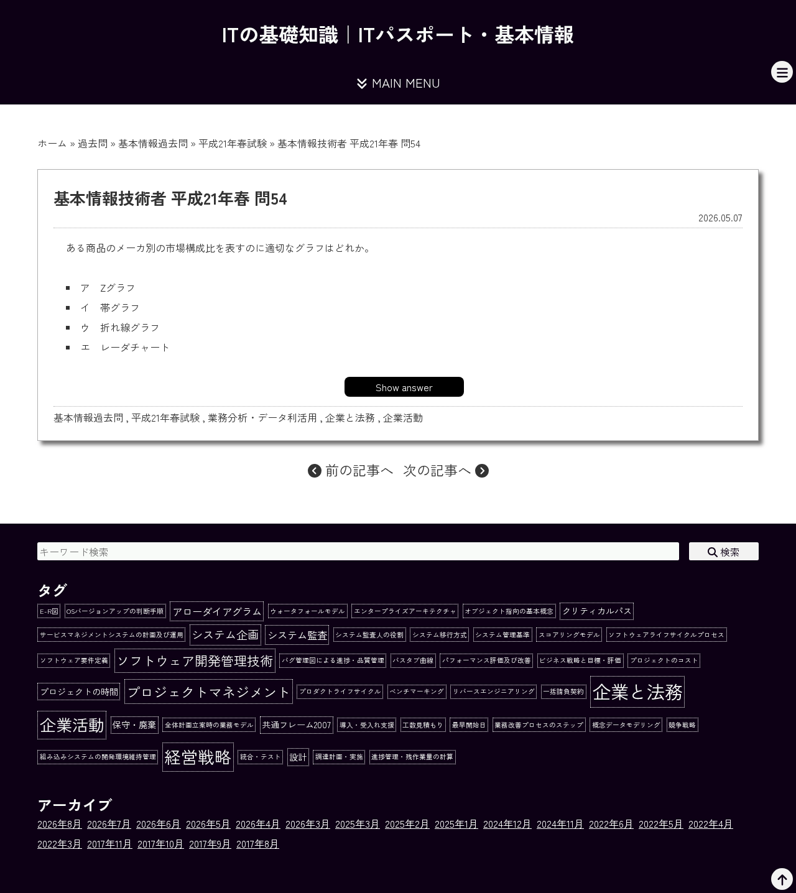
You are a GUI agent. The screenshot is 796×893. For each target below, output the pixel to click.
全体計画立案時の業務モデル (209, 724)
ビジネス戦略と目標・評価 (580, 660)
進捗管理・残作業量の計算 (412, 756)
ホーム (52, 143)
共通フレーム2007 (296, 724)
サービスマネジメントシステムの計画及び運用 (111, 634)
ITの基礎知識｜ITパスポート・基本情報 (398, 33)
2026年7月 (109, 823)
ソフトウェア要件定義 (74, 660)
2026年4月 (258, 823)
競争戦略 (682, 724)
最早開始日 (469, 724)
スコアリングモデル (569, 634)
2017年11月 (109, 843)
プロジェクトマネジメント (208, 691)
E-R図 (49, 611)
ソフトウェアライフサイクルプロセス (666, 634)
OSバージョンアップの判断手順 (115, 611)
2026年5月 (208, 823)
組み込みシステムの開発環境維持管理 (98, 756)
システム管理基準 (502, 634)
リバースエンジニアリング (494, 691)
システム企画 (225, 634)
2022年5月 (661, 823)
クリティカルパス (597, 610)
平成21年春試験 (232, 143)
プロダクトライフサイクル (340, 691)
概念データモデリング (626, 724)
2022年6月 (611, 823)
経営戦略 (197, 756)
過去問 (93, 143)
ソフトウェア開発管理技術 (194, 660)
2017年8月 (257, 843)
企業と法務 (350, 417)
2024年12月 (507, 823)
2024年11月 (560, 823)
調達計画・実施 (339, 756)
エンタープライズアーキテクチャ (405, 611)
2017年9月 (210, 843)
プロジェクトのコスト (664, 660)
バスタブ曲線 (412, 660)
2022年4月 (710, 823)
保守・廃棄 (134, 724)
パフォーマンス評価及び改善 (486, 660)
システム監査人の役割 (369, 634)
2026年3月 (307, 823)
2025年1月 (456, 823)
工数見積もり (422, 724)
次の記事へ (439, 469)
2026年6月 (158, 823)
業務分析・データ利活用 (262, 417)
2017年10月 (160, 843)
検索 (729, 551)
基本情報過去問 (153, 143)
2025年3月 (357, 823)
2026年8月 (59, 823)
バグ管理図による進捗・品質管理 (333, 660)
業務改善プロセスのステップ (538, 724)
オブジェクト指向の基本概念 (509, 611)
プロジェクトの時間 (79, 691)
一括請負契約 (563, 691)
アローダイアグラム (217, 611)
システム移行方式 (439, 634)
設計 (298, 757)
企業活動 (403, 417)
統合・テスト (260, 756)
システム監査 (297, 634)
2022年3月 (59, 843)
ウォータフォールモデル (307, 611)
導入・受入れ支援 (367, 724)
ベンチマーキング (416, 691)
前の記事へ (358, 469)
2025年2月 (407, 823)
